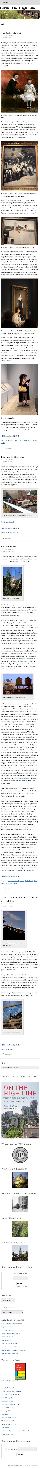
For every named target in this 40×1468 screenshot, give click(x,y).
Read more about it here (20, 661)
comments (7, 448)
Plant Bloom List (6, 1340)
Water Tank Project (30, 620)
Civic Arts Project (6, 1398)
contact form (29, 643)
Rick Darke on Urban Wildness (10, 1347)
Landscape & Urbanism (8, 1411)
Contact (32, 1465)
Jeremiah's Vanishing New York (10, 1404)
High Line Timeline (7, 1330)
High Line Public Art (7, 1327)
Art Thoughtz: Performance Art (10, 1394)
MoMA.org (30, 870)
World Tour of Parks (7, 1434)
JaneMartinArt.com (23, 778)
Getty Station (14, 532)
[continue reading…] (7, 522)
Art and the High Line (17, 881)
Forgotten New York (7, 1401)
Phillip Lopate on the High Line (10, 1333)
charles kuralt (29, 881)
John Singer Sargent (16, 440)
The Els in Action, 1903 (8, 1421)
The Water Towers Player (8, 1424)
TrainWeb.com (5, 1427)
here (23, 793)
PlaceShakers (5, 1414)
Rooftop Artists (8, 546)
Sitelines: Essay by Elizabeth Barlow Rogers (14, 1350)
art (9, 440)
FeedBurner (24, 1286)
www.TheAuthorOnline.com (9, 1380)
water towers (13, 883)
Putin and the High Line (12, 456)
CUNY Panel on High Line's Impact (11, 1324)
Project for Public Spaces (8, 1417)
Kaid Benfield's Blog (7, 1408)
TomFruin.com (26, 829)
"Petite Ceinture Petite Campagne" (11, 1391)
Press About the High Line (9, 1343)
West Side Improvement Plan (9, 1353)
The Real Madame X (11, 32)
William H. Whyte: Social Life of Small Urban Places (16, 1431)
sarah (12, 1049)
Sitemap (36, 1465)
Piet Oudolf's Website (7, 1337)
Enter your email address (11, 1449)
